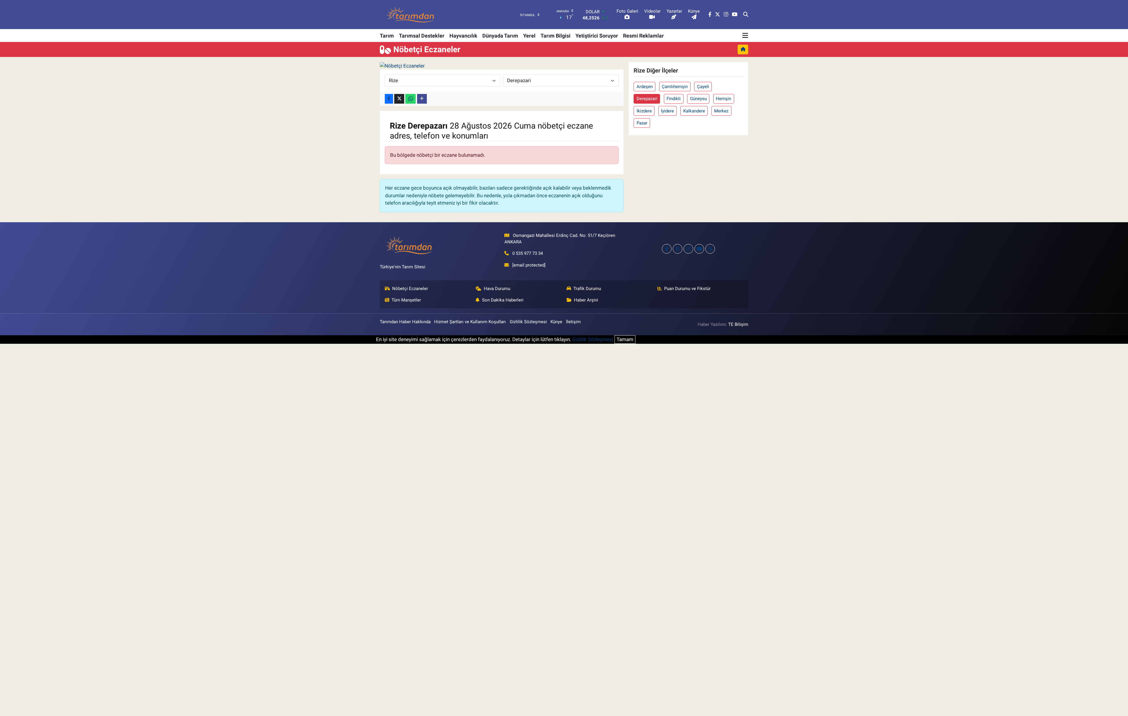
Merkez (721, 111)
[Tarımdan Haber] (411, 14)
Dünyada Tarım (500, 36)
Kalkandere (694, 111)
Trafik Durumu (587, 288)
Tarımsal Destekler (421, 36)
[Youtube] (699, 249)
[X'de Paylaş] (399, 99)
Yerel (529, 36)
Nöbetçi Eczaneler (410, 288)
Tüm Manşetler (406, 300)
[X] (677, 249)
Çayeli (703, 86)
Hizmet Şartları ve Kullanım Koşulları (470, 321)
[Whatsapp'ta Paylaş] (410, 99)
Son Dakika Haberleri (502, 300)
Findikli (674, 98)
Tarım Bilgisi (555, 36)
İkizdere (644, 111)
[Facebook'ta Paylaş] (389, 99)
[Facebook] (667, 249)
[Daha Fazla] (422, 99)
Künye (556, 321)
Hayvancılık (463, 36)
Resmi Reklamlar (643, 36)
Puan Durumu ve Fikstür (687, 288)
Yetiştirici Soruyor (596, 36)
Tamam (625, 339)
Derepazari (647, 98)
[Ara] (745, 14)
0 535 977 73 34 (527, 253)
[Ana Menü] (745, 35)
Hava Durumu (497, 288)
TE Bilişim (738, 324)
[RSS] (710, 249)
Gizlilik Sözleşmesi (528, 321)
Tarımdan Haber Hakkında (405, 321)
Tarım (387, 36)
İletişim (573, 321)
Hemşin (723, 98)
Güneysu (698, 98)
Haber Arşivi (586, 300)
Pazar (642, 123)
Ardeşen (645, 86)
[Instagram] (688, 249)
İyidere (667, 111)
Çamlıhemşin (675, 86)
